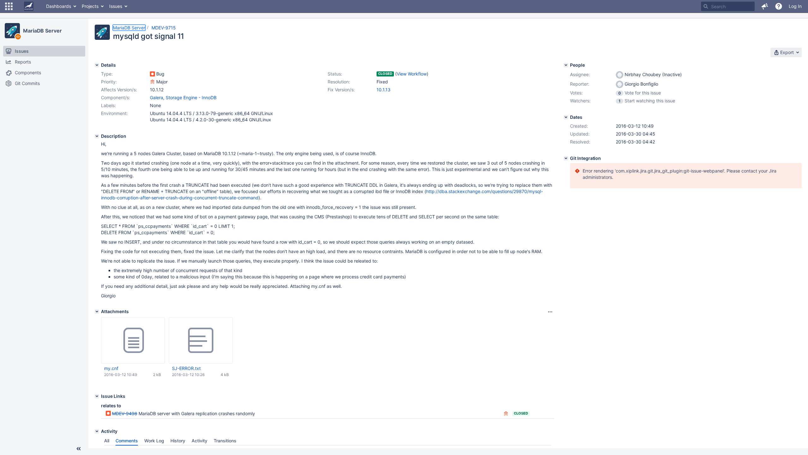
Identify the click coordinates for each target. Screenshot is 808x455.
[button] (9, 6)
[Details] (97, 65)
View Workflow (412, 73)
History (177, 440)
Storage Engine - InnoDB (191, 97)
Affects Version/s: (119, 89)
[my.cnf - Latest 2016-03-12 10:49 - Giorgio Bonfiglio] (133, 341)
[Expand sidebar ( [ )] (78, 448)
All (106, 440)
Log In (795, 6)
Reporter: (579, 84)
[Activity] (97, 431)
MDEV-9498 (124, 413)
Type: (107, 73)
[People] (566, 65)
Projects (90, 6)
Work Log (154, 440)
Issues (115, 6)
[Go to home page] (29, 6)
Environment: (114, 113)
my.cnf (111, 368)
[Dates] (566, 117)
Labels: (108, 105)
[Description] (97, 136)
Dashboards (58, 6)
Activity (199, 440)
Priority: (109, 81)
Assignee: (580, 74)
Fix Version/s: (341, 89)
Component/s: (115, 97)
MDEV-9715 (164, 27)
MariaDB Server (42, 30)
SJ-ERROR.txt (186, 368)
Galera (156, 97)
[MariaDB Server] (12, 30)
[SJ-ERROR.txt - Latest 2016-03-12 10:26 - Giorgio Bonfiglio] (200, 341)
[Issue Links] (97, 396)
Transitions (225, 440)
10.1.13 (383, 89)
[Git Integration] (566, 158)
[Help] (779, 6)
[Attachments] (97, 311)
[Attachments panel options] (550, 312)
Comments (127, 440)
